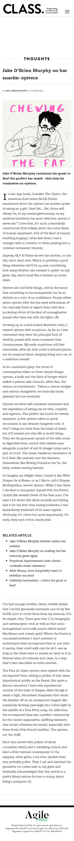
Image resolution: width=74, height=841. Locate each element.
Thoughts (37, 59)
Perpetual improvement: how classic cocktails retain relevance (35, 563)
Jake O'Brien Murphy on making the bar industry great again (37, 553)
